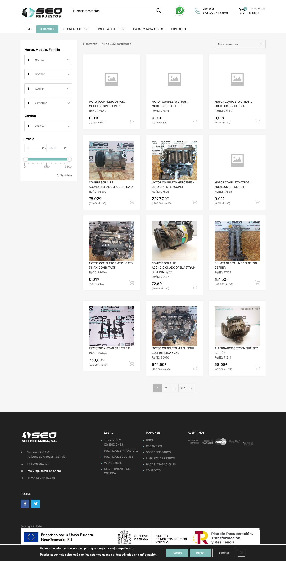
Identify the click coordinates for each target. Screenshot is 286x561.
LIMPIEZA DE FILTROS (110, 29)
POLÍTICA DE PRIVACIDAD (121, 450)
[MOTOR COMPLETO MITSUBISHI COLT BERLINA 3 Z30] (174, 326)
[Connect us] (25, 503)
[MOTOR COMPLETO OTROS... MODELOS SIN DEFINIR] (111, 80)
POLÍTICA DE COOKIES (118, 457)
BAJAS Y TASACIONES (148, 29)
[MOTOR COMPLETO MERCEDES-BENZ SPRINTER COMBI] (174, 160)
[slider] (25, 159)
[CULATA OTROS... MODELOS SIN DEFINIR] (237, 241)
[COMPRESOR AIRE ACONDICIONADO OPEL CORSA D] (111, 160)
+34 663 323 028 (212, 13)
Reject (200, 553)
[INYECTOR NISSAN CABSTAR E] (111, 326)
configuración (147, 555)
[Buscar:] (117, 11)
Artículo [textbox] (41, 103)
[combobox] (48, 60)
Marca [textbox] (39, 60)
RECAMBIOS (47, 29)
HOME (27, 29)
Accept (177, 553)
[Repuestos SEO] (41, 13)
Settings (224, 553)
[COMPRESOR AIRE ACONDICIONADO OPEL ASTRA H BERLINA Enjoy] (174, 241)
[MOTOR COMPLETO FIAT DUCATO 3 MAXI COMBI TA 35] (111, 241)
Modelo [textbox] (40, 74)
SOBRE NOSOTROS (75, 29)
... (174, 388)
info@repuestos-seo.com (44, 471)
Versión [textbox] (40, 126)
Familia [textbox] (39, 88)
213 (182, 388)
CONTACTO (178, 29)
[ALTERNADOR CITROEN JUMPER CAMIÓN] (237, 326)
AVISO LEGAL (113, 463)
